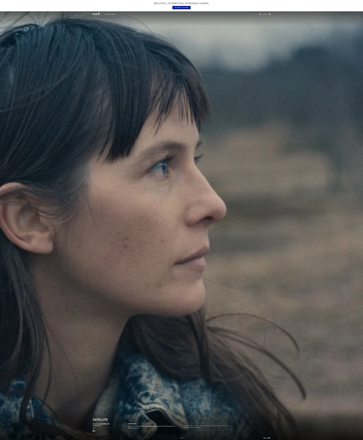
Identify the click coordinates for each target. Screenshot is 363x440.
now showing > (196, 427)
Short (94, 428)
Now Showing (110, 14)
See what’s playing (181, 7)
